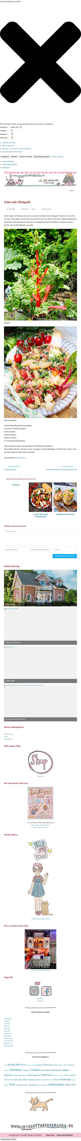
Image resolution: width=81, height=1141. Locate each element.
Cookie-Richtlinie (8, 161)
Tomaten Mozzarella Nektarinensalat (40, 515)
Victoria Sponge (42, 1085)
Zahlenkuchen (8, 739)
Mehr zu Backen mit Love (40, 827)
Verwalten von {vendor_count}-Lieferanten (16, 149)
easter (65, 1069)
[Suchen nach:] (75, 190)
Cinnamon (25, 1070)
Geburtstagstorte (33, 1075)
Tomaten (6, 1085)
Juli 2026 (6, 1021)
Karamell (61, 1075)
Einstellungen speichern (42, 156)
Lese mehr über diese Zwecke (12, 152)
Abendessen (25, 209)
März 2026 (7, 1031)
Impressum (5, 167)
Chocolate (6, 1070)
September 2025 (8, 1046)
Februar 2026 (8, 1033)
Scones (73, 1079)
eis (70, 1070)
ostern (20, 1080)
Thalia (48, 825)
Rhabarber (38, 1080)
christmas (16, 1069)
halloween (46, 1074)
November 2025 (8, 1041)
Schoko (56, 1080)
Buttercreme (53, 1065)
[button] (40, 63)
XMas (67, 1084)
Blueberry (28, 1065)
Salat (24, 457)
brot (46, 1064)
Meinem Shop (35, 825)
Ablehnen (14, 156)
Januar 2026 (7, 1036)
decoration (45, 1070)
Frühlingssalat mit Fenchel (65, 514)
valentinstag (32, 1085)
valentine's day (21, 1085)
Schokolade (65, 1079)
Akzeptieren (5, 156)
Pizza (25, 1079)
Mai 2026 (7, 1026)
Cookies (35, 1069)
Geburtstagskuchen (20, 1075)
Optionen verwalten (8, 142)
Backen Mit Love (17, 1064)
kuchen (73, 1075)
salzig (33, 209)
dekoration (56, 1070)
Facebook (40, 1001)
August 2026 (7, 1018)
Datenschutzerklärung (9, 164)
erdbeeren (8, 1075)
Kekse (66, 1075)
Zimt (73, 1085)
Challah (65, 1065)
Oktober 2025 (8, 1043)
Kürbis (15, 1080)
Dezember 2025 (8, 1038)
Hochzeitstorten (8, 734)
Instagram (40, 998)
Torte (12, 1084)
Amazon (42, 825)
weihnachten (56, 1084)
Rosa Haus (46, 1080)
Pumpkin (31, 1080)
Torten (6, 736)
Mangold (18, 457)
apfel (5, 1065)
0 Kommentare (46, 209)
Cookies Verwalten (25, 156)
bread (33, 1065)
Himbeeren (55, 1075)
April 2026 (7, 1028)
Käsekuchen (8, 1080)
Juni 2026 (7, 1023)
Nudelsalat (16, 485)
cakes (60, 1065)
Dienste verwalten (8, 145)
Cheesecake (71, 1065)
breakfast (39, 1065)
